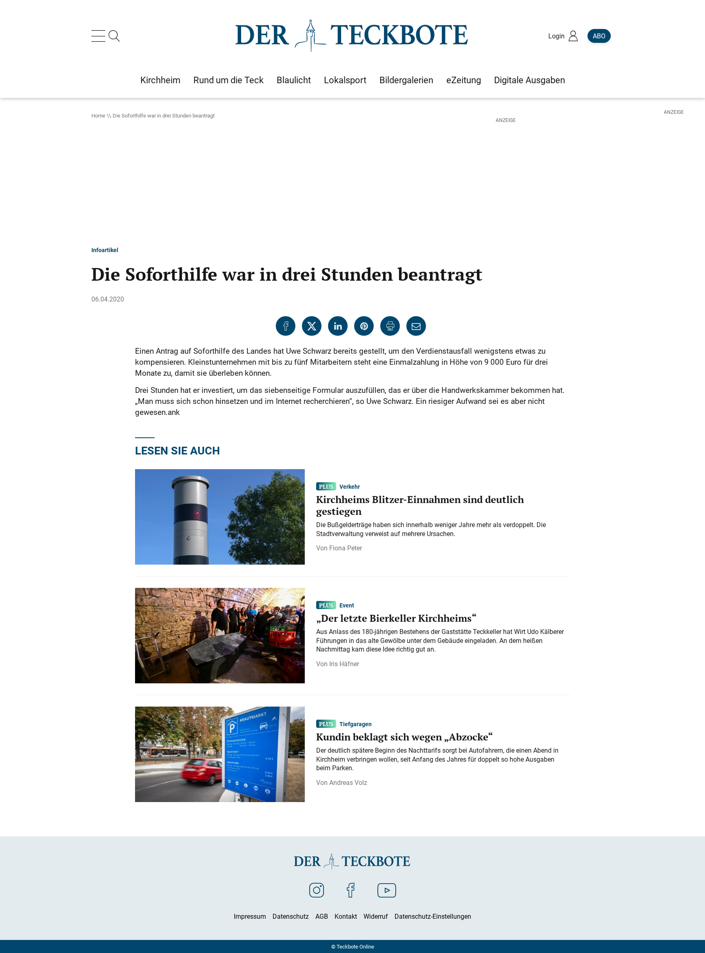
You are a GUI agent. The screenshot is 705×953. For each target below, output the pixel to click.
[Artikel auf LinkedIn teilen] (338, 326)
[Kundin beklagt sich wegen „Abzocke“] (220, 753)
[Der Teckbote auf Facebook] (351, 890)
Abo (599, 35)
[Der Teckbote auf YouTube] (386, 890)
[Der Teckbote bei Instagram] (316, 890)
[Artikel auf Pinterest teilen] (364, 326)
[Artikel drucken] (390, 326)
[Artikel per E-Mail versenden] (416, 326)
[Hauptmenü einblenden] (100, 36)
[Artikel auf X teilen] (311, 326)
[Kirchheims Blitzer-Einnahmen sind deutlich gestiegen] (220, 516)
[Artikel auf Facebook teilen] (285, 326)
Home (98, 115)
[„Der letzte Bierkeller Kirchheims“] (220, 634)
